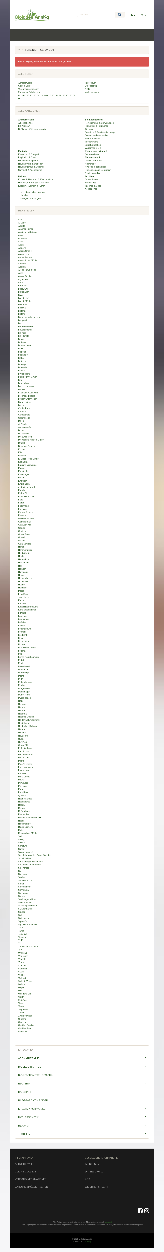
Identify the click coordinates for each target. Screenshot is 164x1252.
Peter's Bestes (25, 764)
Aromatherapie (28, 1058)
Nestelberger (24, 723)
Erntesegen (23, 474)
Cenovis (22, 411)
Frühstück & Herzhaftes (96, 126)
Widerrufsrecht (92, 92)
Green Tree (24, 534)
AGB (87, 89)
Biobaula (22, 342)
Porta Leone (24, 776)
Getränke (89, 129)
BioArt (21, 339)
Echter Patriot (91, 179)
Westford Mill (24, 993)
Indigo (21, 591)
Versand (108, 1222)
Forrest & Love (25, 512)
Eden (20, 452)
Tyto (20, 949)
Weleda (21, 984)
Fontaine (22, 509)
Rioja (20, 830)
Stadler (21, 912)
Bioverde (22, 367)
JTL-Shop (87, 1242)
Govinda (22, 531)
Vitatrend (22, 968)
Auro (20, 282)
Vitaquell (22, 965)
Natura (21, 710)
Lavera (21, 625)
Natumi (21, 707)
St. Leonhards (25, 908)
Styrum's (22, 921)
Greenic (22, 537)
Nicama (22, 732)
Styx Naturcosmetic (27, 924)
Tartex (21, 931)
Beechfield (23, 304)
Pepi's (21, 761)
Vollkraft (22, 978)
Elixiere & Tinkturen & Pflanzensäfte (35, 179)
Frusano (22, 515)
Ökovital (22, 1022)
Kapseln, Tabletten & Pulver (31, 186)
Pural (20, 789)
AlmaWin (22, 238)
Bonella (21, 389)
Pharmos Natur (25, 767)
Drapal (21, 443)
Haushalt (24, 195)
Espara (21, 477)
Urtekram (22, 953)
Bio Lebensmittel (29, 1066)
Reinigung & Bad (93, 173)
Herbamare (23, 562)
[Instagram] (146, 1211)
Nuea (20, 739)
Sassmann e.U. (25, 852)
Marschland (24, 666)
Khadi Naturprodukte (28, 606)
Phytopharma (24, 770)
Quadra (22, 795)
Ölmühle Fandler (26, 1025)
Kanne (21, 600)
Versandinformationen (28, 89)
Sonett (21, 883)
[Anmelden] (133, 15)
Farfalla (21, 490)
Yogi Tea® (23, 1009)
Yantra (21, 1006)
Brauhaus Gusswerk (28, 392)
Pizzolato (22, 773)
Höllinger (22, 587)
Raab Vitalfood (25, 798)
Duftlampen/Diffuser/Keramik (32, 129)
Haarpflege (90, 164)
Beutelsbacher (25, 329)
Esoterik (24, 1083)
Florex (21, 502)
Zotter (21, 1012)
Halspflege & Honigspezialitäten (33, 182)
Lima (20, 638)
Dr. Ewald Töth (25, 437)
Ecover (21, 449)
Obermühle (23, 745)
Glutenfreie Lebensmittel (96, 135)
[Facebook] (140, 1211)
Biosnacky (23, 355)
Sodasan (22, 874)
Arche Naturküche (27, 270)
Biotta (21, 358)
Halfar (21, 547)
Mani (20, 663)
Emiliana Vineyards (27, 465)
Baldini (21, 295)
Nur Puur (22, 742)
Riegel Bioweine (25, 827)
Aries (20, 273)
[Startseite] (19, 50)
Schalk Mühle (24, 858)
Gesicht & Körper (93, 160)
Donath (21, 430)
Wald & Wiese (25, 981)
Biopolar (22, 352)
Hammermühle (25, 550)
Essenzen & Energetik (29, 154)
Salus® (21, 842)
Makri (21, 660)
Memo (21, 676)
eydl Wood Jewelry (27, 487)
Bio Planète (23, 336)
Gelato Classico (26, 518)
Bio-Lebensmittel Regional (32, 192)
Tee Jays (22, 934)
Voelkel (21, 975)
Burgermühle (24, 402)
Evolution (22, 481)
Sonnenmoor (24, 886)
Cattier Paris (24, 408)
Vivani (21, 971)
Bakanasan (23, 292)
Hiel (20, 566)
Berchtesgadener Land (29, 317)
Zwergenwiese (25, 1016)
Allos (20, 235)
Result (21, 821)
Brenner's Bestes (26, 396)
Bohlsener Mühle (26, 386)
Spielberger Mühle (27, 899)
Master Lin (23, 669)
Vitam (21, 962)
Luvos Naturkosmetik (28, 657)
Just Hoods (23, 597)
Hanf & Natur (24, 553)
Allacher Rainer (25, 229)
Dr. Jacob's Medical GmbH (31, 440)
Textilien (24, 1134)
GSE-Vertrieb (24, 544)
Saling (21, 839)
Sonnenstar (23, 890)
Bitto (20, 380)
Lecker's (22, 632)
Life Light (22, 635)
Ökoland (22, 1019)
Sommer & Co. (25, 880)
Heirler (21, 556)
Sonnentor (23, 893)
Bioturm (22, 361)
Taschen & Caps (93, 186)
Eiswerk (22, 455)
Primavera (23, 783)
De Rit (21, 421)
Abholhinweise (25, 83)
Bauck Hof (23, 298)
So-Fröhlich (23, 868)
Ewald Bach (24, 484)
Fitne (20, 499)
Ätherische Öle (25, 123)
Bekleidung (90, 182)
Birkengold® (24, 374)
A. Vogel (22, 222)
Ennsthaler (23, 471)
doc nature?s (24, 427)
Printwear (22, 786)
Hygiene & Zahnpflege (95, 167)
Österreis (22, 1031)
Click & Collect (25, 86)
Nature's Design (26, 716)
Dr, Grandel (23, 433)
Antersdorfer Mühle (27, 260)
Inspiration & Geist (27, 157)
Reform (23, 1125)
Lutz (20, 654)
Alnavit (21, 241)
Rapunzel (22, 808)
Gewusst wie (24, 524)
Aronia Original (25, 276)
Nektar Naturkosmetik (29, 720)
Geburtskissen (92, 154)
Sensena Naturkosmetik (30, 864)
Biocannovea (24, 345)
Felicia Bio (23, 493)
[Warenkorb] (143, 15)
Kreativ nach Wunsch (32, 1108)
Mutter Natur (24, 694)
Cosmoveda (24, 418)
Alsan (21, 245)
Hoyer (21, 575)
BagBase (22, 285)
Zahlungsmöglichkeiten (29, 92)
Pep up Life (23, 757)
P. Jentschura (25, 748)
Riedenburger (24, 824)
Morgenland (24, 688)
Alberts (21, 226)
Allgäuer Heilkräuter (27, 232)
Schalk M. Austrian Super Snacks (34, 855)
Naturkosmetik (28, 1117)
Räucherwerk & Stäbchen (30, 164)
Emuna (21, 468)
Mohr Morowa (25, 682)
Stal (20, 915)
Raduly (21, 805)
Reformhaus (24, 811)
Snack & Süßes (92, 138)
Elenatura (22, 462)
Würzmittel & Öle (93, 148)
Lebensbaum (24, 629)
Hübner (21, 584)
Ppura (21, 779)
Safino (21, 836)
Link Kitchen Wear (27, 647)
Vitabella (22, 959)
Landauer (22, 616)
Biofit (20, 348)
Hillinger (22, 569)
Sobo (20, 871)
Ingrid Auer (23, 594)
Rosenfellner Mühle (27, 833)
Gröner (21, 540)
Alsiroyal (22, 248)
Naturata (22, 713)
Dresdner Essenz (26, 446)
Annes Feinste (25, 257)
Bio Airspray (24, 126)
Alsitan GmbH (25, 251)
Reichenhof (23, 814)
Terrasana (23, 937)
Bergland (22, 320)
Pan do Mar (23, 751)
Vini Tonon (23, 956)
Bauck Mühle (24, 301)
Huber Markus (25, 578)
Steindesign (23, 918)
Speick (21, 896)
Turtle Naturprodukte (28, 946)
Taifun (21, 927)
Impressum (90, 83)
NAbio (21, 701)
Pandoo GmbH (25, 754)
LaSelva (22, 622)
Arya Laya (23, 279)
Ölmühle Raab (25, 1028)
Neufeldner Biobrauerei (29, 726)
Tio (19, 943)
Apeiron (22, 267)
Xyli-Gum (22, 1000)
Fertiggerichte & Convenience (99, 123)
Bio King (22, 333)
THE (20, 940)
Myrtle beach (24, 698)
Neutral (21, 729)
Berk (20, 323)
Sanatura (22, 846)
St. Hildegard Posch (27, 905)
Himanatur (23, 572)
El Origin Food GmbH (28, 459)
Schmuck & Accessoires (30, 170)
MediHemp (23, 672)
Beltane (21, 314)
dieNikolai (22, 424)
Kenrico (22, 603)
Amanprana (23, 254)
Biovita (21, 370)
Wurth (21, 997)
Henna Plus (23, 559)
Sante (21, 849)
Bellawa (22, 307)
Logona (21, 651)
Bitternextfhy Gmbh (27, 377)
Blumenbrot (23, 383)
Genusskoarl (24, 521)
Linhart (21, 644)
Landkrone (23, 619)
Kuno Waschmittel (27, 609)
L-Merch (22, 613)
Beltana (21, 311)
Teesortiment (91, 141)
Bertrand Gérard (26, 326)
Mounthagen (24, 691)
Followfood (23, 506)
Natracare (23, 704)
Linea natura (24, 641)
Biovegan (22, 364)
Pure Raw (23, 792)
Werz (20, 990)
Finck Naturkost (26, 496)
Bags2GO (23, 289)
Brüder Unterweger (27, 399)
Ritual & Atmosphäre (28, 160)
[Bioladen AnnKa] (35, 15)
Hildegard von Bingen (30, 198)
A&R (20, 219)
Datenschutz (91, 86)
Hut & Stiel (23, 581)
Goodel (21, 528)
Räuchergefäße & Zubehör (31, 167)
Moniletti (22, 685)
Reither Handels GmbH (29, 817)
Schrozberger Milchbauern (31, 861)
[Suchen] (119, 14)
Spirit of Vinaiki (25, 902)
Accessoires (91, 189)
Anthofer (22, 263)
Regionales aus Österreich (98, 170)
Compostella (24, 414)
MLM (20, 679)
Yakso (21, 1003)
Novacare (23, 736)
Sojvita (21, 877)
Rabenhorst (24, 801)
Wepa (21, 987)
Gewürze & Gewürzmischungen (100, 132)
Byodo (21, 405)
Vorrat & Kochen (93, 145)
